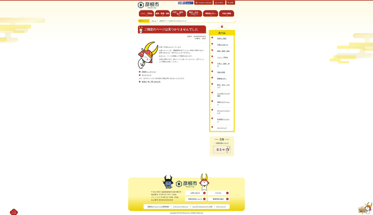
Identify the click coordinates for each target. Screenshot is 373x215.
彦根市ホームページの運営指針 (158, 207)
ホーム (154, 21)
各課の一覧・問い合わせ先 (151, 82)
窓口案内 (220, 2)
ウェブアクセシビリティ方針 (202, 207)
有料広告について (222, 143)
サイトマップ (146, 75)
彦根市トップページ (149, 72)
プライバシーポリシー (181, 207)
